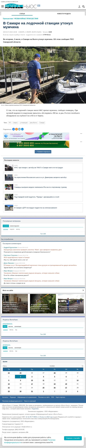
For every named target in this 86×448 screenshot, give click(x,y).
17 (32, 384)
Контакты (5, 397)
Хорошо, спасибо (73, 438)
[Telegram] (19, 129)
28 (54, 373)
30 (20, 391)
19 (54, 384)
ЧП (10, 122)
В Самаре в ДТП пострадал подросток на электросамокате (35, 208)
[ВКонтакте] (13, 129)
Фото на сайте (8, 290)
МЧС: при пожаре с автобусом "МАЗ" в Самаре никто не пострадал (38, 167)
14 (77, 380)
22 (9, 387)
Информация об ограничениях (27, 397)
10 (32, 380)
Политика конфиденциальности (12, 401)
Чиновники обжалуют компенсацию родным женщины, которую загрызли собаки (31, 273)
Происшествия (8, 19)
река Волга (33, 122)
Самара (42, 122)
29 (9, 391)
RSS (52, 397)
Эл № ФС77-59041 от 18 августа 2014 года (39, 417)
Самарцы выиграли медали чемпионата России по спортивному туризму (40, 187)
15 (9, 384)
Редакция (13, 397)
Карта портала (60, 397)
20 (66, 384)
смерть (15, 122)
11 (43, 380)
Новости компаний (30, 401)
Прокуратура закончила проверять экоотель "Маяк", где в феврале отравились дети (33, 250)
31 (32, 391)
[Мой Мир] (22, 129)
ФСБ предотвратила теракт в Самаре (17, 257)
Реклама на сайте (44, 397)
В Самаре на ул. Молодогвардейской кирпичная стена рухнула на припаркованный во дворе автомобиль (40, 265)
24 (9, 373)
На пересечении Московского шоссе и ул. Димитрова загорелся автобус (40, 177)
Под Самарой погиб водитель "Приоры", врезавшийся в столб (36, 197)
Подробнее (35, 409)
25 (20, 373)
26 (54, 387)
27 (66, 387)
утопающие (23, 122)
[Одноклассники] (16, 129)
